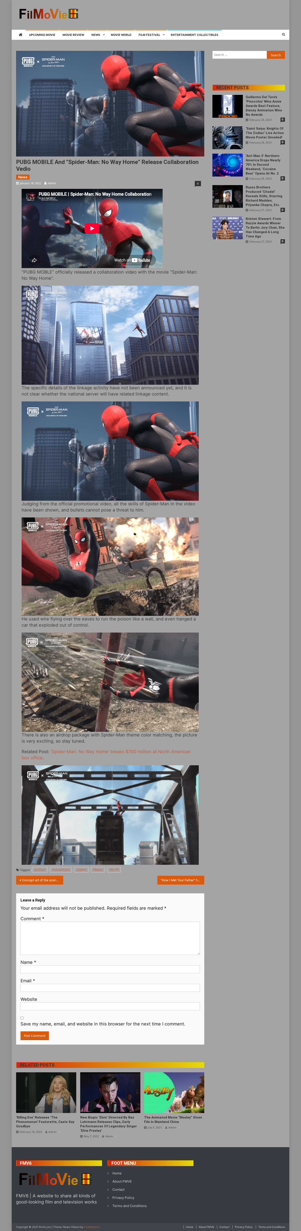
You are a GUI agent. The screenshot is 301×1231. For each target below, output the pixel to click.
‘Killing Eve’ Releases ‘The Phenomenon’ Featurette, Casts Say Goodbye (45, 1121)
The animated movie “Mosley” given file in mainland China (173, 1119)
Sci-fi (114, 869)
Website (28, 999)
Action (39, 869)
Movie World (121, 35)
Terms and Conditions (129, 1206)
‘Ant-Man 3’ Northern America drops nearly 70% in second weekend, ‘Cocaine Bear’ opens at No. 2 (263, 164)
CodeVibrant (91, 1227)
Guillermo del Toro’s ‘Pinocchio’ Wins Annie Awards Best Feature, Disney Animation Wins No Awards (264, 106)
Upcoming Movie (42, 35)
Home (117, 1173)
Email (27, 980)
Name (28, 962)
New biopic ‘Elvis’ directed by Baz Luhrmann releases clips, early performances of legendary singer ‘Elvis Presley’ (108, 1124)
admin (52, 183)
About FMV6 (122, 1181)
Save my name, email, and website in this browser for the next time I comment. (102, 1024)
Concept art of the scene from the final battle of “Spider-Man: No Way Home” (42, 880)
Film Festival (149, 35)
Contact (118, 1189)
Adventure (60, 869)
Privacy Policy (123, 1198)
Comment (32, 918)
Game (81, 869)
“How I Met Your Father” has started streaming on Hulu (182, 880)
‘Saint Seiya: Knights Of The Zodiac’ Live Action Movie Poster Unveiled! (265, 133)
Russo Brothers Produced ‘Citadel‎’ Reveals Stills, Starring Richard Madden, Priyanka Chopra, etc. (264, 196)
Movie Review (73, 35)
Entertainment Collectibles (194, 35)
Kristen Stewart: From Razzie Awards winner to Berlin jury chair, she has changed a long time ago (265, 227)
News (95, 35)
